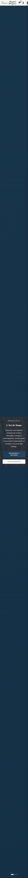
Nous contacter (14, 461)
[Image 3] (16, 874)
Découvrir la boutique (14, 454)
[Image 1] (12, 874)
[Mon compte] (23, 3)
